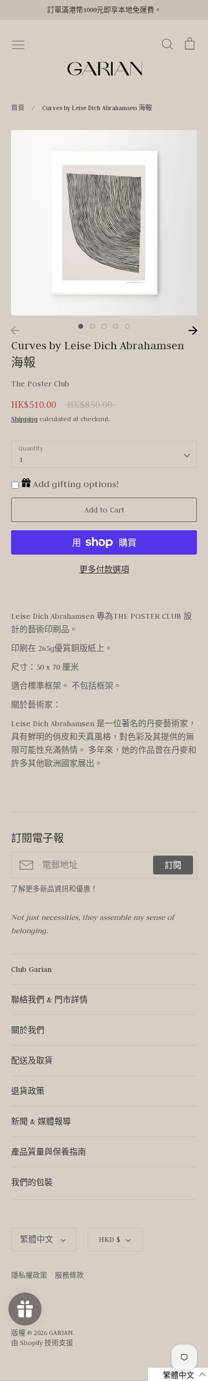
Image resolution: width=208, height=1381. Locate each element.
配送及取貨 (32, 1061)
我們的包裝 (32, 1182)
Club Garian (31, 969)
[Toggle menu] (18, 44)
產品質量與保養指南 (48, 1152)
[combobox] (104, 454)
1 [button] (80, 326)
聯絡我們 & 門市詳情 (49, 1000)
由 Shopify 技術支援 (42, 1342)
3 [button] (104, 326)
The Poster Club (40, 384)
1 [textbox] (21, 459)
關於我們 (27, 1030)
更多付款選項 (104, 570)
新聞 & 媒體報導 (41, 1121)
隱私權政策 (29, 1275)
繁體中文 (37, 1239)
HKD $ (109, 1239)
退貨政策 (27, 1091)
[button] (178, 1374)
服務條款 (69, 1275)
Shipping (24, 419)
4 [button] (115, 326)
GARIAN (61, 1332)
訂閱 (173, 865)
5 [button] (127, 326)
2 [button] (92, 326)
